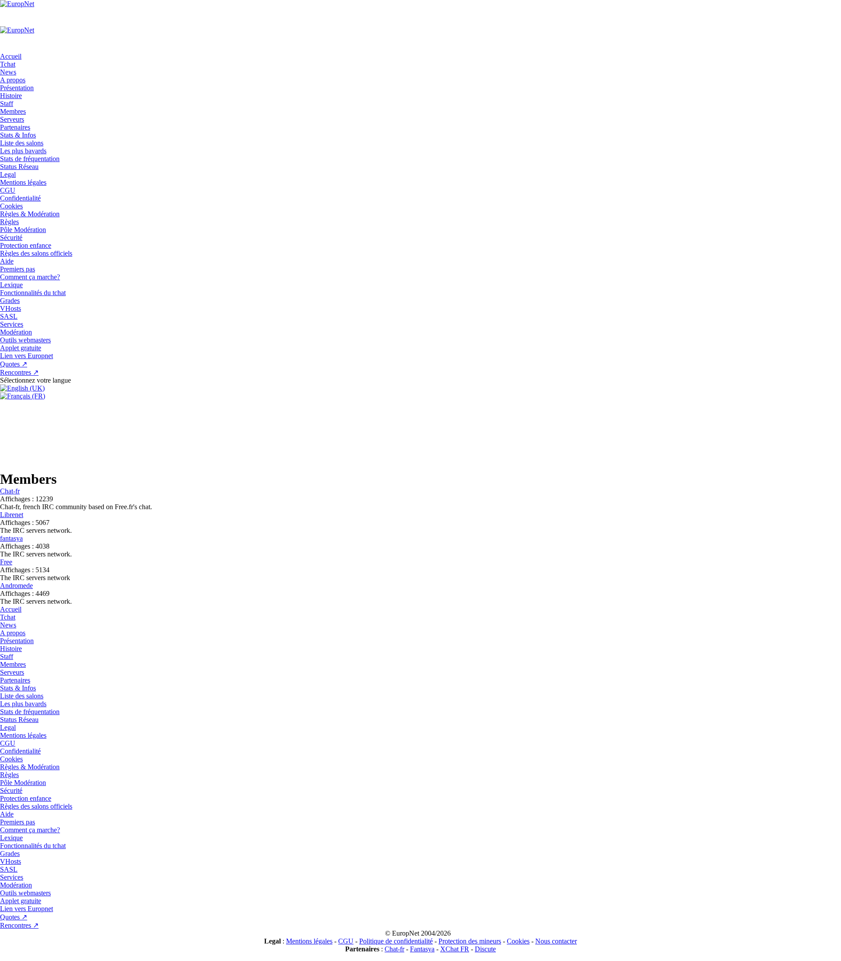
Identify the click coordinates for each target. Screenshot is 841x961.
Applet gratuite (20, 348)
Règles (9, 221)
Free (6, 562)
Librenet (11, 514)
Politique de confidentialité (396, 941)
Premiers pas (17, 269)
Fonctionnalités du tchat (33, 292)
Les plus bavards (23, 151)
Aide (7, 261)
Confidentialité (20, 198)
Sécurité (11, 237)
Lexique (11, 285)
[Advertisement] (420, 434)
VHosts (10, 308)
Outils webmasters (25, 340)
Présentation (17, 88)
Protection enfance (25, 245)
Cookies (11, 206)
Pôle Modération (23, 229)
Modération (16, 332)
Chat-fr (10, 491)
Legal (8, 174)
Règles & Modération (30, 214)
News (8, 72)
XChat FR (454, 949)
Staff (6, 103)
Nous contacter (556, 941)
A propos (12, 80)
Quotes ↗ (13, 364)
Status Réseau (19, 166)
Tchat (7, 64)
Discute (485, 949)
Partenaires (15, 127)
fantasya (11, 538)
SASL (9, 316)
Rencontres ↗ (19, 372)
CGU (7, 190)
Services (11, 324)
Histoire (11, 95)
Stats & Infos (18, 135)
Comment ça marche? (30, 277)
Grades (10, 300)
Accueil (10, 56)
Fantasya (422, 949)
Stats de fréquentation (30, 158)
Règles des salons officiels (36, 253)
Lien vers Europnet (26, 355)
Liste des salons (21, 143)
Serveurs (12, 119)
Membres (13, 111)
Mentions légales (23, 182)
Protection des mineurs (469, 941)
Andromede (16, 585)
